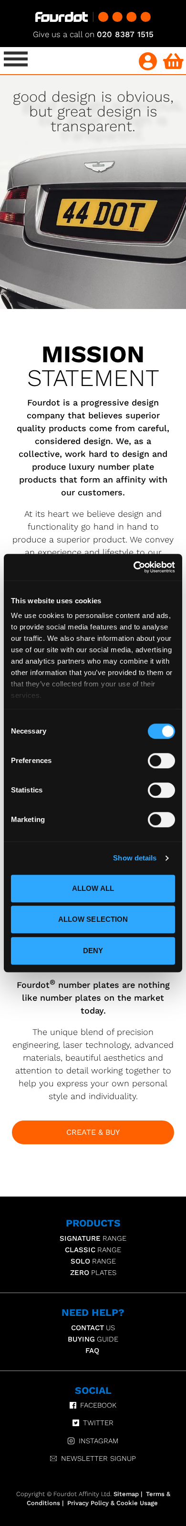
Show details (134, 858)
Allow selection (93, 919)
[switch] (161, 760)
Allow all (93, 888)
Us (93, 1327)
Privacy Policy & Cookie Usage (112, 1503)
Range (93, 1238)
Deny (93, 951)
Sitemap (126, 1493)
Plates (93, 1272)
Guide (93, 1339)
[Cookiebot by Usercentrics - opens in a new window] (134, 567)
